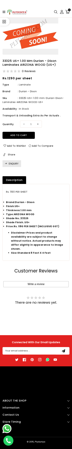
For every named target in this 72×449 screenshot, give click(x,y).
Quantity (8, 124)
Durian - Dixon (28, 91)
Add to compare (42, 146)
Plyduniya (40, 441)
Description (14, 180)
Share (11, 154)
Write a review (36, 284)
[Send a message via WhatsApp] (7, 428)
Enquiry (14, 163)
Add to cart (18, 135)
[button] (3, 12)
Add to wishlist (16, 146)
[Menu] (3, 12)
